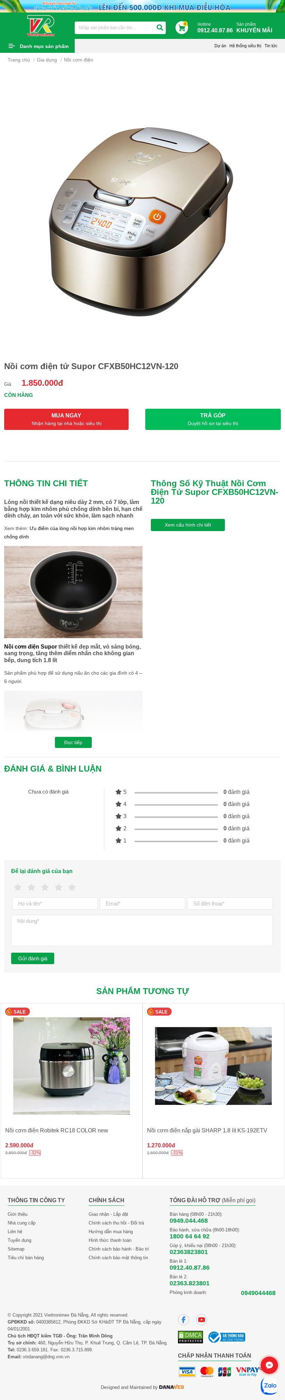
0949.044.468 (189, 1220)
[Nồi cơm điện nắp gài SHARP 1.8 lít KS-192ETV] (213, 1066)
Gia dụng (47, 60)
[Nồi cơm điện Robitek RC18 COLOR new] (71, 1066)
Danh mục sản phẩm (44, 46)
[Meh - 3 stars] (45, 887)
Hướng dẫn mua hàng (111, 1231)
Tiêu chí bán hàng (26, 1257)
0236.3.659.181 (32, 1349)
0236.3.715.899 (76, 1349)
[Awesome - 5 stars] (72, 887)
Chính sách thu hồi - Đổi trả (116, 1223)
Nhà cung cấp (21, 1223)
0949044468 (258, 1292)
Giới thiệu (17, 1214)
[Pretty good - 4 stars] (58, 887)
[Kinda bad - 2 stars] (31, 887)
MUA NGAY (66, 419)
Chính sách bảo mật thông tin (118, 1257)
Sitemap (16, 1249)
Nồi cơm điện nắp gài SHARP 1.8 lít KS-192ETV (207, 1130)
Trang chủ (19, 60)
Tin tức (270, 45)
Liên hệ (15, 1231)
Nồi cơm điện (78, 60)
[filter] (160, 28)
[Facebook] (183, 1319)
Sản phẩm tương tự (142, 991)
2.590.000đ (19, 1145)
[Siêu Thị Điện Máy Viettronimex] (41, 25)
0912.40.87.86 (190, 1267)
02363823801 (189, 1251)
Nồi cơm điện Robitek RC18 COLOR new (56, 1130)
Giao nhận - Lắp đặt (108, 1214)
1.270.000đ (161, 1145)
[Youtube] (201, 1319)
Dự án (220, 45)
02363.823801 (190, 1283)
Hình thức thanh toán (110, 1240)
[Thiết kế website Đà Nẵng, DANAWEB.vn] (171, 1387)
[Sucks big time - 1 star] (18, 887)
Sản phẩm (254, 27)
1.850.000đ (42, 383)
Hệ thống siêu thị (245, 45)
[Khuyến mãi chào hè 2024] (142, 6)
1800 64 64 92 (190, 1236)
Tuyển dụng (19, 1240)
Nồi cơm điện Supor (30, 647)
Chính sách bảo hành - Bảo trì (119, 1249)
